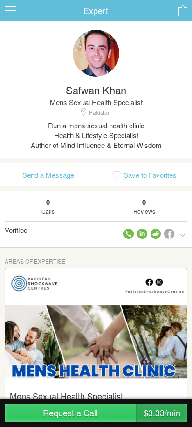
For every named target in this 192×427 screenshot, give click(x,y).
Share (182, 10)
